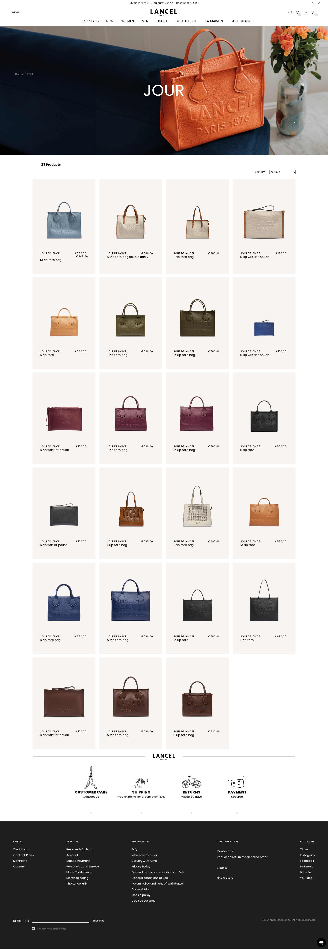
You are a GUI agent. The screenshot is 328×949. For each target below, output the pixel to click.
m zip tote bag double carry (127, 257)
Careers (19, 866)
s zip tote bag (117, 355)
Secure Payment (78, 861)
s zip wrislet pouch (54, 545)
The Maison (21, 849)
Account (72, 855)
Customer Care (91, 792)
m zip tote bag (51, 260)
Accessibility (140, 889)
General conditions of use (150, 878)
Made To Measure (79, 872)
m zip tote (247, 545)
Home (19, 74)
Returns (191, 792)
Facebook (307, 861)
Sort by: (260, 172)
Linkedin (305, 872)
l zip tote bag (183, 257)
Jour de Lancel (50, 541)
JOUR (30, 74)
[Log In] (306, 12)
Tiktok (304, 849)
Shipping (141, 792)
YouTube (306, 878)
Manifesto (20, 861)
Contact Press (23, 855)
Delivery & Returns (144, 861)
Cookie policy (141, 895)
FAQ (134, 849)
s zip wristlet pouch (254, 257)
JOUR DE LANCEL (50, 253)
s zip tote (47, 355)
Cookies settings (143, 901)
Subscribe (98, 920)
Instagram (307, 855)
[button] (313, 3)
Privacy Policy (141, 866)
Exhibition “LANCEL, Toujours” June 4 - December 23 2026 (164, 3)
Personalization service (82, 866)
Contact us (225, 851)
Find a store (225, 878)
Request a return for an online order (242, 857)
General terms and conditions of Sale (158, 872)
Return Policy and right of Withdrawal (158, 883)
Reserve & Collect (79, 849)
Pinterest (306, 866)
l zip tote (247, 640)
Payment (237, 792)
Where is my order (144, 855)
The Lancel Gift (77, 883)
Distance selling (77, 878)
